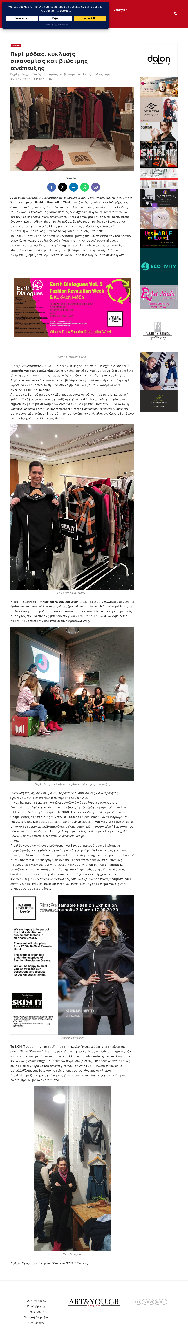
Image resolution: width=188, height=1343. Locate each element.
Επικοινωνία (36, 1312)
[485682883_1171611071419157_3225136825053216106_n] (159, 370)
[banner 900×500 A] (159, 178)
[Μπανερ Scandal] (159, 131)
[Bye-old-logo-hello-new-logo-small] (159, 266)
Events (16, 45)
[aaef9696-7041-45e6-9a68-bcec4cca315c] (159, 217)
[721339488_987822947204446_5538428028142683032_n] (159, 197)
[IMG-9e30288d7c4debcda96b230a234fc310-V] (159, 237)
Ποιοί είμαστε (36, 1306)
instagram (158, 1302)
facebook (138, 1302)
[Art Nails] (159, 297)
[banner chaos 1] (159, 109)
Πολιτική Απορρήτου (36, 1317)
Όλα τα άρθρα (36, 1301)
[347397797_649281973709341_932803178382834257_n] (159, 400)
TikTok (164, 1302)
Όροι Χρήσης (36, 1323)
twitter (145, 1302)
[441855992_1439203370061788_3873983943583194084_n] (159, 154)
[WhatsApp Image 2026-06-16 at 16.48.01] (159, 86)
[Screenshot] (159, 59)
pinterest (151, 1302)
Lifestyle (119, 10)
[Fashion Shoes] (159, 330)
